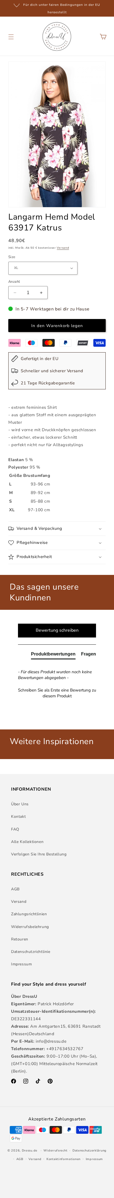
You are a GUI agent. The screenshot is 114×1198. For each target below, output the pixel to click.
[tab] (53, 655)
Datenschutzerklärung (89, 1150)
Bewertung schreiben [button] (57, 630)
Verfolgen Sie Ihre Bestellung (38, 854)
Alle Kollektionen (27, 841)
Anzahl (14, 281)
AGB (15, 889)
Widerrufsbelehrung (30, 926)
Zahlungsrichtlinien (29, 914)
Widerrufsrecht (55, 1150)
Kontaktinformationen (63, 1159)
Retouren (19, 939)
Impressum (21, 964)
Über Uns (20, 804)
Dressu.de (29, 1150)
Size (11, 256)
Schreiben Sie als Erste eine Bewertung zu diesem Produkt (57, 693)
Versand (63, 248)
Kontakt (18, 816)
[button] (11, 37)
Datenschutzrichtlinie (30, 951)
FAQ (15, 829)
